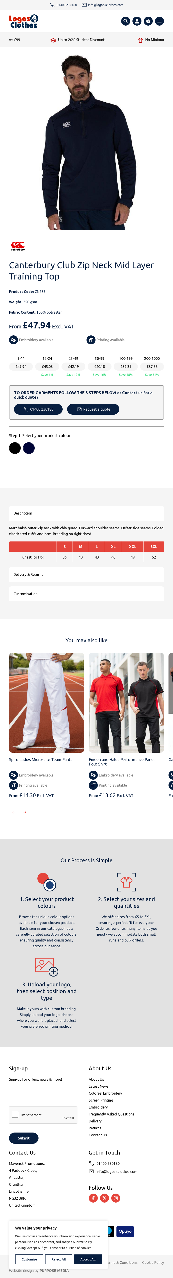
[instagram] (115, 1198)
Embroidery (98, 1107)
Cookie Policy (153, 1262)
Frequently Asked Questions (111, 1114)
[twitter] (104, 1198)
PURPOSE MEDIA (54, 1271)
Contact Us (98, 1135)
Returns (95, 1128)
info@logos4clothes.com (116, 1172)
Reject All (59, 1259)
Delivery (95, 1121)
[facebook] (93, 1198)
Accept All (88, 1259)
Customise (29, 1259)
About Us (96, 1079)
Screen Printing (101, 1100)
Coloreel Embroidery (105, 1093)
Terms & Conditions (121, 1262)
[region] (58, 1245)
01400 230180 (41, 409)
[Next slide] (24, 812)
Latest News (99, 1086)
